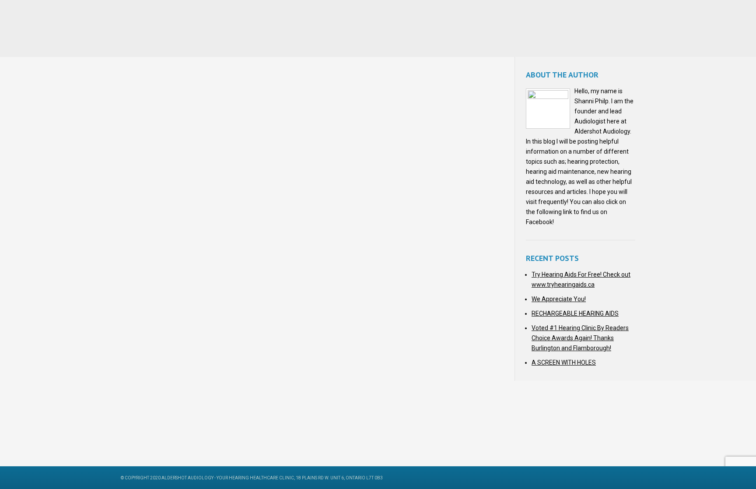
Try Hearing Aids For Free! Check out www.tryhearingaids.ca (581, 279)
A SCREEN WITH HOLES (564, 362)
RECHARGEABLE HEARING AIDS (575, 313)
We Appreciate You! (559, 299)
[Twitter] (621, 478)
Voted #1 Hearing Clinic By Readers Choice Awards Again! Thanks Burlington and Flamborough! (580, 338)
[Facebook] (610, 478)
